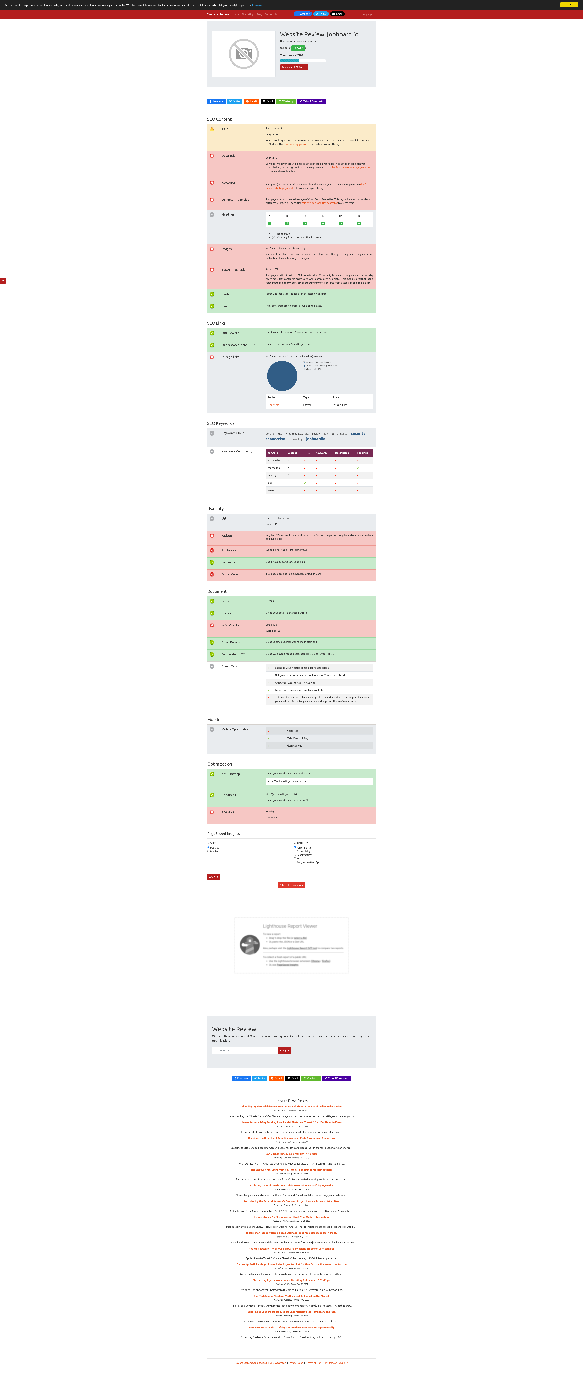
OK (569, 5)
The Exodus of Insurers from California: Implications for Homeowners (291, 1169)
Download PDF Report (294, 67)
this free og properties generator (320, 203)
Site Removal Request (336, 1363)
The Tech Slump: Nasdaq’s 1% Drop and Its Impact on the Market (291, 1296)
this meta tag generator (297, 144)
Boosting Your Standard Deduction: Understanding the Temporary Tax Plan (292, 1311)
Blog (259, 14)
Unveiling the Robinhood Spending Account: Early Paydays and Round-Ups (291, 1138)
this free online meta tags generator (351, 167)
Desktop (214, 847)
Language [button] (367, 14)
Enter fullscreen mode (291, 885)
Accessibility (303, 851)
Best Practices (304, 855)
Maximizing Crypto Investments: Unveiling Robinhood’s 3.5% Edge (291, 1280)
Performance (304, 847)
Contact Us (271, 14)
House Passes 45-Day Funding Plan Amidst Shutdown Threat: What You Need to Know (291, 1122)
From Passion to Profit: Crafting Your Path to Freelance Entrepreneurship (291, 1327)
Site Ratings (248, 14)
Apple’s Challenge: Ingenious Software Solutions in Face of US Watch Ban (291, 1248)
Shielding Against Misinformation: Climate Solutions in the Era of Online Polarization (292, 1106)
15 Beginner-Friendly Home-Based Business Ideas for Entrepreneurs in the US (291, 1232)
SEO (299, 858)
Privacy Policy (295, 1363)
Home (236, 14)
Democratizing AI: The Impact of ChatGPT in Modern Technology (291, 1217)
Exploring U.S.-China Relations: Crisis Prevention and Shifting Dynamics (291, 1185)
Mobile (214, 851)
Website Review (218, 14)
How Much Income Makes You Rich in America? (292, 1154)
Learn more (258, 5)
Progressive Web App (308, 862)
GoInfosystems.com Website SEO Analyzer (260, 1363)
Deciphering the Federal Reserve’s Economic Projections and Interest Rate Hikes (291, 1201)
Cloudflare (273, 405)
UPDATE (298, 48)
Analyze (213, 876)
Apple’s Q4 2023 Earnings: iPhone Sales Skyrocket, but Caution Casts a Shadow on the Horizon (292, 1264)
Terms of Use (313, 1363)
